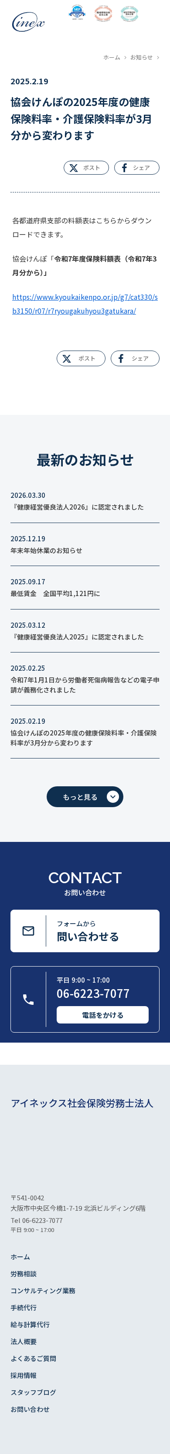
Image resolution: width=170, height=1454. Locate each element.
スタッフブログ (33, 1392)
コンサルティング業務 (42, 1290)
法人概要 (23, 1341)
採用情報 (23, 1375)
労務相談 (23, 1273)
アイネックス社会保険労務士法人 (81, 1103)
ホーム (111, 57)
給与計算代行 (30, 1324)
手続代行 (23, 1307)
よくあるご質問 (33, 1358)
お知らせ (141, 57)
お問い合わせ (30, 1409)
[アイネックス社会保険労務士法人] (28, 22)
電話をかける (103, 1015)
